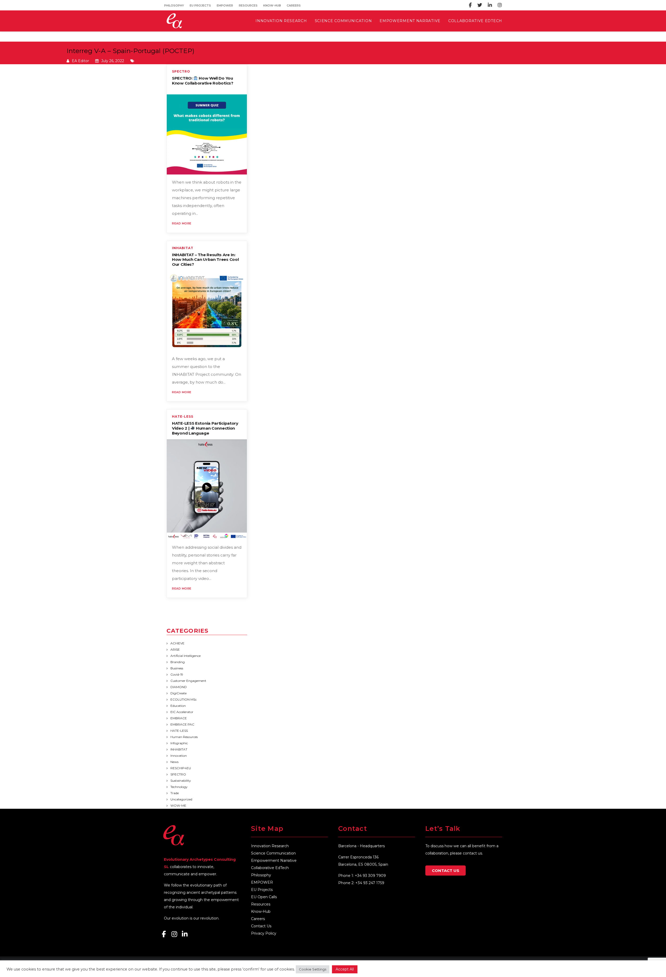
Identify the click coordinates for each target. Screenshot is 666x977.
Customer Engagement (188, 681)
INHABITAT (182, 248)
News (174, 762)
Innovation (178, 756)
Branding (177, 662)
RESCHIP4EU (180, 768)
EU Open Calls (264, 897)
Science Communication (273, 853)
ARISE (175, 649)
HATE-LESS (182, 416)
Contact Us (261, 926)
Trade (174, 793)
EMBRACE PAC (182, 724)
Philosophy (174, 5)
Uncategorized (181, 799)
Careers (294, 5)
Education (178, 706)
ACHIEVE (177, 643)
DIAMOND (178, 687)
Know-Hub (272, 5)
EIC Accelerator (181, 712)
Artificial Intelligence (185, 656)
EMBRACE (178, 718)
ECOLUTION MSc (183, 699)
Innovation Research (270, 846)
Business (176, 668)
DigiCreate (178, 693)
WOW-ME (178, 805)
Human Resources (184, 737)
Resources (248, 5)
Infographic (179, 743)
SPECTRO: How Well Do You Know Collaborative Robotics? (202, 81)
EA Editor (80, 61)
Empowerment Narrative (274, 860)
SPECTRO (181, 71)
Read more (181, 223)
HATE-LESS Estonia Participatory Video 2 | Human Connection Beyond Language (205, 428)
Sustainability (180, 780)
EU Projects (200, 5)
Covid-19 (176, 674)
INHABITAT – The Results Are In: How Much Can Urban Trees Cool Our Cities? (205, 259)
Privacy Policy (263, 933)
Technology (179, 787)
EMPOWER (225, 5)
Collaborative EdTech (270, 867)
